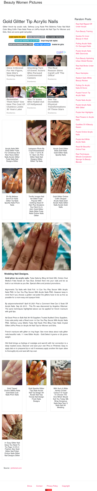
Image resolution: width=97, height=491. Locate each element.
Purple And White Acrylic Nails (83, 140)
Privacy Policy (52, 486)
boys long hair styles (49, 40)
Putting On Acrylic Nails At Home (83, 86)
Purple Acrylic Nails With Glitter (83, 106)
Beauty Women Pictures (23, 2)
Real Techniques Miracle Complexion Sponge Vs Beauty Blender (84, 158)
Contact (39, 486)
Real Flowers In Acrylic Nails (85, 118)
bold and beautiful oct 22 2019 (27, 40)
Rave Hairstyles (82, 73)
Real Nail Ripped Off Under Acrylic (84, 25)
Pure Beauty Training (84, 31)
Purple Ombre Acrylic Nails (84, 133)
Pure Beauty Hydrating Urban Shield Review (85, 59)
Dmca (29, 486)
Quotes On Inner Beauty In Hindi (82, 37)
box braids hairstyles (55, 37)
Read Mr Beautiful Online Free (83, 147)
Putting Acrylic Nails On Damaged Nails (83, 44)
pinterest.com (16, 468)
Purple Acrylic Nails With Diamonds (83, 52)
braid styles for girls (17, 37)
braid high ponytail (42, 44)
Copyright (66, 486)
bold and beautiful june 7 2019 (21, 44)
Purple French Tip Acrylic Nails (83, 94)
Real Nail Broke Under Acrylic (85, 67)
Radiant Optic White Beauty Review (84, 79)
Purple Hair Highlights (84, 112)
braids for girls (58, 44)
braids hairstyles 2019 (36, 37)
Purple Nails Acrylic (83, 100)
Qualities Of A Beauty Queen (84, 125)
